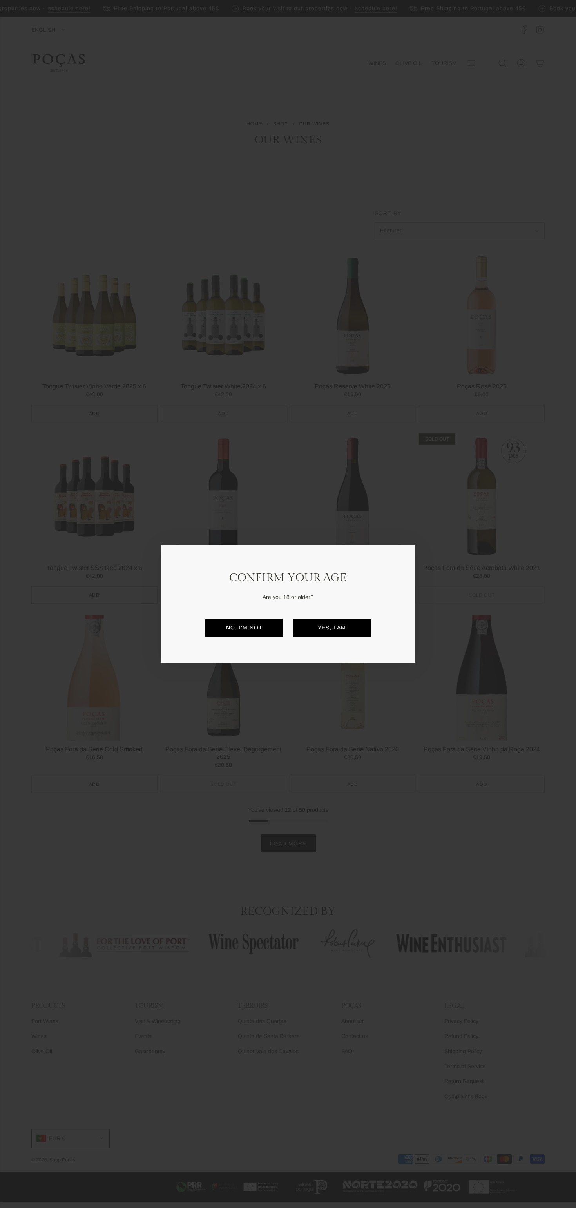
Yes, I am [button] (332, 627)
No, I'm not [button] (244, 627)
